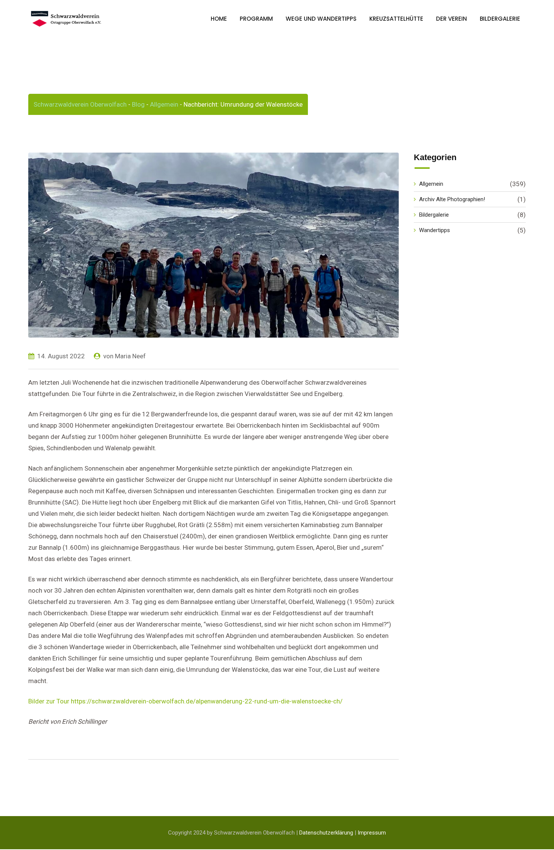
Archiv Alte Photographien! (452, 199)
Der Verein (451, 19)
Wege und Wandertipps (321, 19)
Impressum (372, 832)
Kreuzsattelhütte (396, 19)
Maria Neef (130, 356)
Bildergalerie (500, 19)
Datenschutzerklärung (326, 832)
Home (219, 19)
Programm (256, 19)
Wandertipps (434, 230)
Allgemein (431, 183)
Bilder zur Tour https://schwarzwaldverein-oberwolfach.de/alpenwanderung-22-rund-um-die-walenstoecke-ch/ (185, 701)
